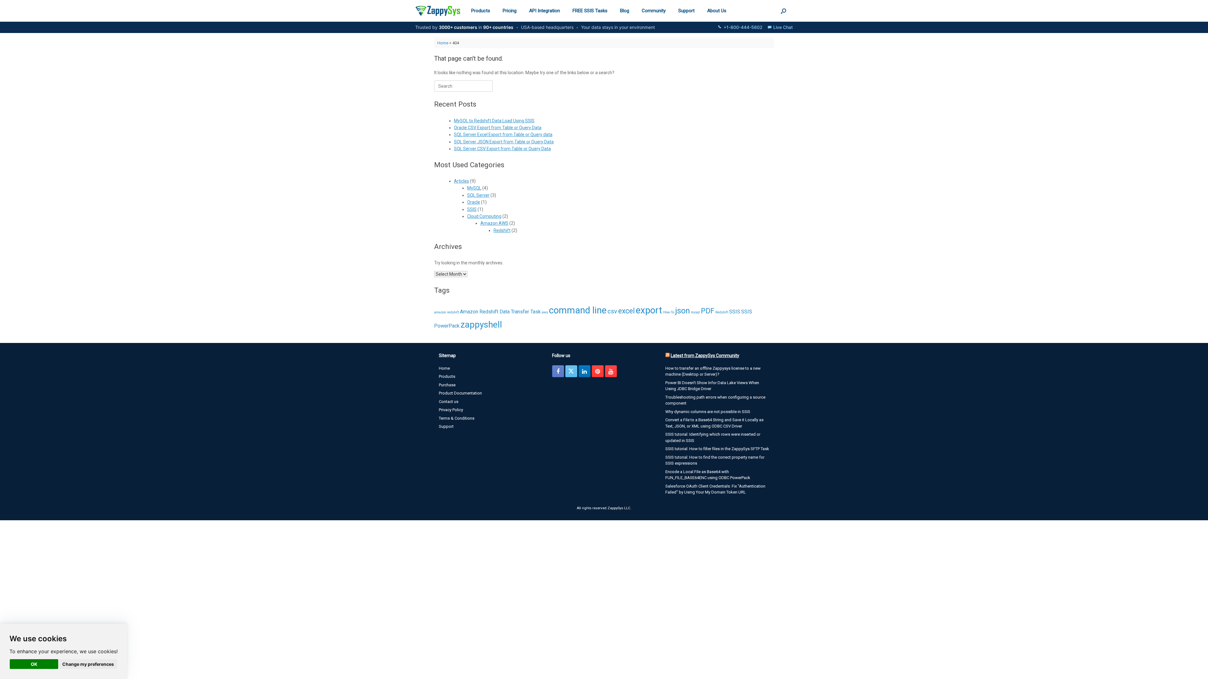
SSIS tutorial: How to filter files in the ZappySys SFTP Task (717, 448)
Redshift (502, 230)
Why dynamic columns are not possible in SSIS (707, 411)
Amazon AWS (494, 223)
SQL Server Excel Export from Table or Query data (503, 134)
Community (654, 11)
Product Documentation (460, 393)
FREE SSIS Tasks (590, 11)
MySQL (474, 187)
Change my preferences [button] (88, 664)
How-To (668, 312)
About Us (716, 11)
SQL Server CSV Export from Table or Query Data (502, 148)
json (682, 310)
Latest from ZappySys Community (705, 355)
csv (612, 311)
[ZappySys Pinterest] (598, 371)
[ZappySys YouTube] (611, 371)
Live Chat (783, 27)
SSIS (472, 209)
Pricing (510, 11)
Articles (461, 181)
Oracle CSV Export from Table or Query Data (497, 127)
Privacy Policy (451, 409)
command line (578, 310)
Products (480, 11)
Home (442, 43)
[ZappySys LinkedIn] (584, 371)
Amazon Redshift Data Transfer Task (500, 312)
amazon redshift (446, 312)
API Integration (544, 11)
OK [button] (34, 664)
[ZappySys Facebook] (558, 371)
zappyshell (481, 324)
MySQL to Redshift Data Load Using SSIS (494, 120)
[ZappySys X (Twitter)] (571, 371)
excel (626, 311)
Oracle (473, 202)
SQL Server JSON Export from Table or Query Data (504, 141)
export (649, 310)
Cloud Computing (484, 216)
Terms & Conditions (456, 418)
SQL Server (478, 195)
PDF (707, 311)
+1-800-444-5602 (743, 27)
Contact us (448, 401)
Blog (624, 11)
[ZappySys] (437, 11)
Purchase (447, 385)
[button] (783, 11)
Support (686, 11)
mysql (695, 312)
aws (545, 312)
